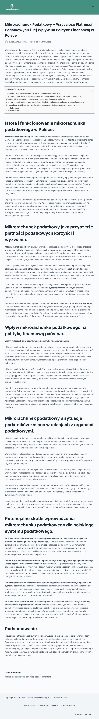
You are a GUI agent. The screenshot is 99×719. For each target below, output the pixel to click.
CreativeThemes (60, 697)
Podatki (55, 706)
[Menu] (93, 7)
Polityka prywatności (84, 714)
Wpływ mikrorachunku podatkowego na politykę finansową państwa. (36, 99)
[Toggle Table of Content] (89, 90)
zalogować (20, 677)
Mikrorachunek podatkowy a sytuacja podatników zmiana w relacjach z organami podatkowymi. (47, 102)
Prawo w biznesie (68, 706)
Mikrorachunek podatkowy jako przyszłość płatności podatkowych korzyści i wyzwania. (44, 96)
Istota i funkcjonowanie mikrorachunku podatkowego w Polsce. (33, 93)
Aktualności (46, 42)
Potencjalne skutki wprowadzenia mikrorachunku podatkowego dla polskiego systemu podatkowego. (43, 106)
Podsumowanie (13, 111)
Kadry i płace (43, 706)
